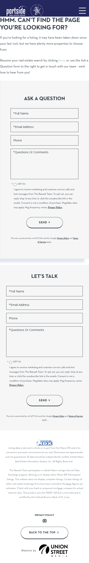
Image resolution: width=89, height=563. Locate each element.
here (62, 60)
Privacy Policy (55, 208)
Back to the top (42, 532)
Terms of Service (76, 416)
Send (43, 222)
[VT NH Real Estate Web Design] (53, 550)
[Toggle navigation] (82, 11)
